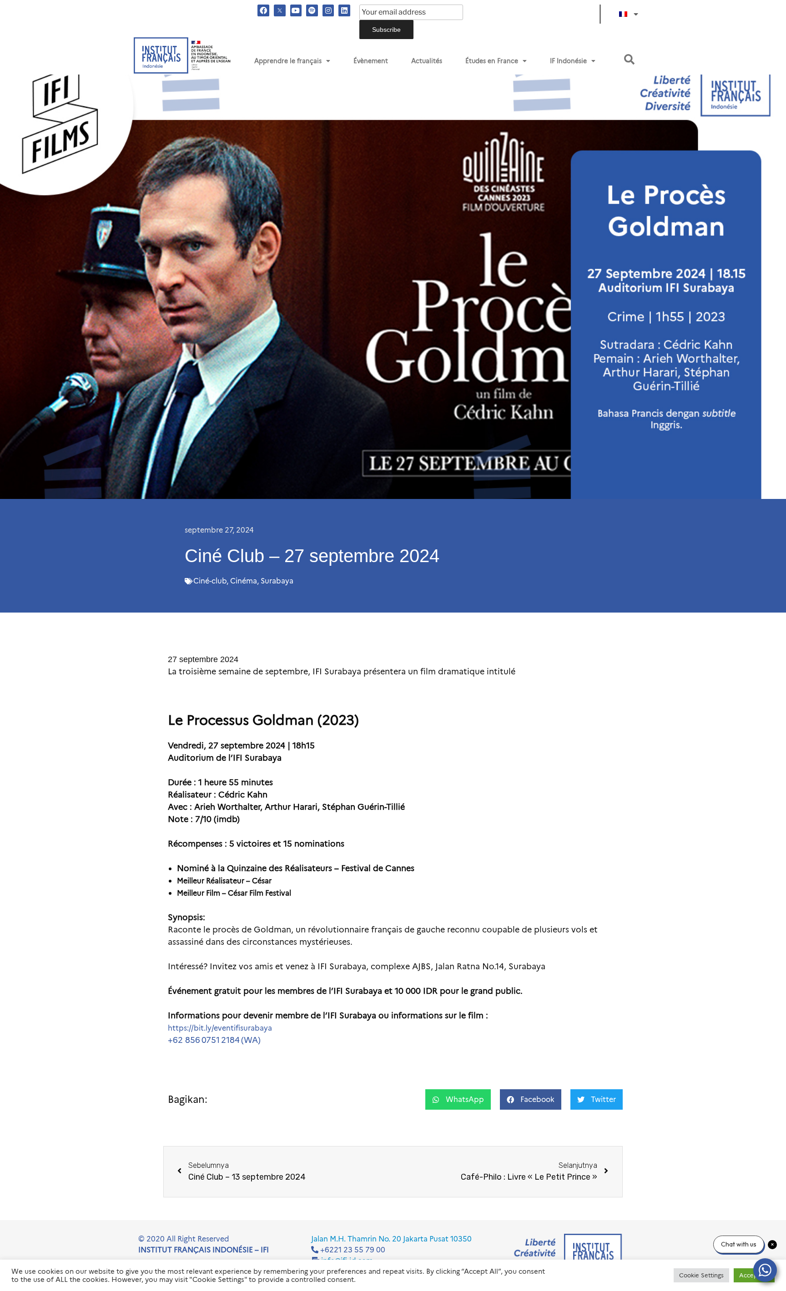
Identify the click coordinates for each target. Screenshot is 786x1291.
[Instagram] (328, 10)
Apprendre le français (288, 61)
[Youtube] (296, 10)
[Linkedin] (344, 10)
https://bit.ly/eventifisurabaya (220, 1028)
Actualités (426, 61)
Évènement (370, 61)
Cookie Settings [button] (701, 1275)
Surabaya (277, 581)
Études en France (491, 61)
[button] (629, 59)
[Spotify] (312, 10)
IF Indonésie (568, 61)
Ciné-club (210, 581)
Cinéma (243, 581)
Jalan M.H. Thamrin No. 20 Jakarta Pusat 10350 (391, 1239)
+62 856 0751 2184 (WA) (214, 1040)
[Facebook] (263, 10)
